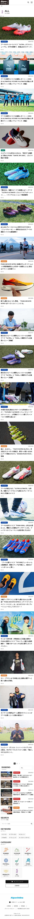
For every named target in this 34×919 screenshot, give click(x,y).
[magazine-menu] (31, 2)
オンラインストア (18, 881)
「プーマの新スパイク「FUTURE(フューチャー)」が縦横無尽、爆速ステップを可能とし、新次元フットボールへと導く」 (17, 565)
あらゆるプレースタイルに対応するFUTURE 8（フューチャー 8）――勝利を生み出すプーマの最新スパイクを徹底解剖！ (16, 229)
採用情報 (16, 906)
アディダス (13, 834)
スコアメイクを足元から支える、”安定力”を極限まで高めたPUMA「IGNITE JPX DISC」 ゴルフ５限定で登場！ (17, 155)
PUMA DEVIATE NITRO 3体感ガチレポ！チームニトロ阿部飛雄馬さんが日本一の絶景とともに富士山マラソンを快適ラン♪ (17, 266)
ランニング (13, 837)
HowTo (4, 837)
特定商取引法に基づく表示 (23, 908)
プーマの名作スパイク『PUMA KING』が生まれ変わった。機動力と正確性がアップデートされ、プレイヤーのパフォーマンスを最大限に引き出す (17, 528)
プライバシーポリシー (9, 908)
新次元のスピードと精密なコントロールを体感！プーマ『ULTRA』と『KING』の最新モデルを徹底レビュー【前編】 (16, 375)
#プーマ (2, 49)
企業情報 (9, 906)
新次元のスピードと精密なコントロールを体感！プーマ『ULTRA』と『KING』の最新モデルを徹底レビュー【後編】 (16, 338)
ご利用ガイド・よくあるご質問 (18, 902)
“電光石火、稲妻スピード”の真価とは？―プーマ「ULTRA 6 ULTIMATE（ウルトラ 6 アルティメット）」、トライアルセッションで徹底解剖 (17, 192)
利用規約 (23, 906)
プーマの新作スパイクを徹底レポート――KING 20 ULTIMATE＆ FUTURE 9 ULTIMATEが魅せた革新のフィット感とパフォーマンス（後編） (17, 118)
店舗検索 (17, 885)
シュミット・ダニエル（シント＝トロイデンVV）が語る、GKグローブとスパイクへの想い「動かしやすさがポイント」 (17, 750)
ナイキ (4, 834)
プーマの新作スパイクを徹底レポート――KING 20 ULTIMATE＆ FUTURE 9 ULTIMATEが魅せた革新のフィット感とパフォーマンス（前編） (17, 81)
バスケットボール (24, 837)
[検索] (28, 2)
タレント (22, 834)
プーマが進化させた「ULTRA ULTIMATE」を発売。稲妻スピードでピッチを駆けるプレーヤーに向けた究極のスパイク (16, 491)
